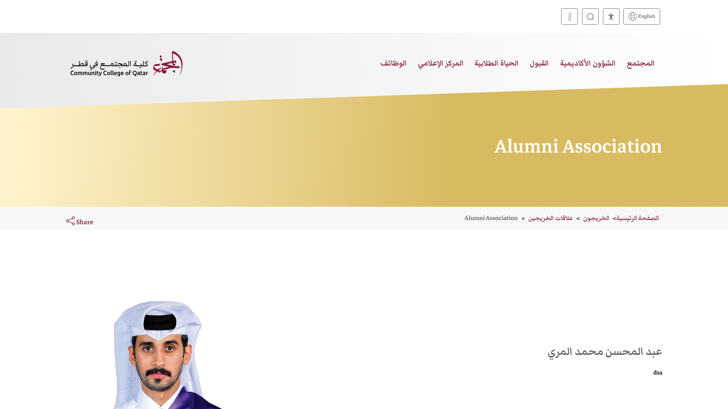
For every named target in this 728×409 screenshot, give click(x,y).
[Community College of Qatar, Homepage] (126, 63)
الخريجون (596, 218)
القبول (539, 63)
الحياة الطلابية (496, 63)
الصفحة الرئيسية (637, 218)
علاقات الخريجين (550, 218)
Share (84, 222)
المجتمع (641, 63)
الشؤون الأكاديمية (588, 63)
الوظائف (393, 63)
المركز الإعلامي (441, 63)
